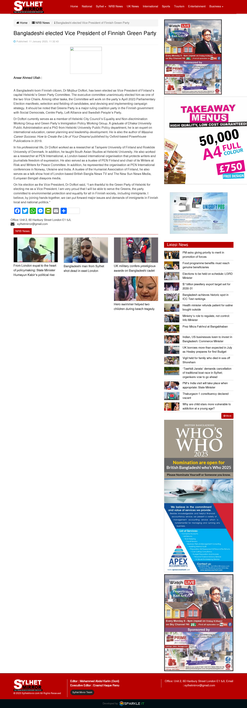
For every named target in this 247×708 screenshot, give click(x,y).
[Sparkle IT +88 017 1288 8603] (132, 703)
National (87, 6)
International (150, 6)
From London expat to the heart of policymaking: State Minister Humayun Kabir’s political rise (35, 270)
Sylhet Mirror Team (82, 692)
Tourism (179, 6)
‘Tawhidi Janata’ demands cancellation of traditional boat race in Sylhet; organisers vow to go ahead (207, 373)
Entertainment (197, 6)
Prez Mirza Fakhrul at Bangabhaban (205, 326)
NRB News (116, 6)
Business (215, 6)
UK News (133, 6)
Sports (166, 6)
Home (74, 6)
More (228, 415)
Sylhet (100, 6)
